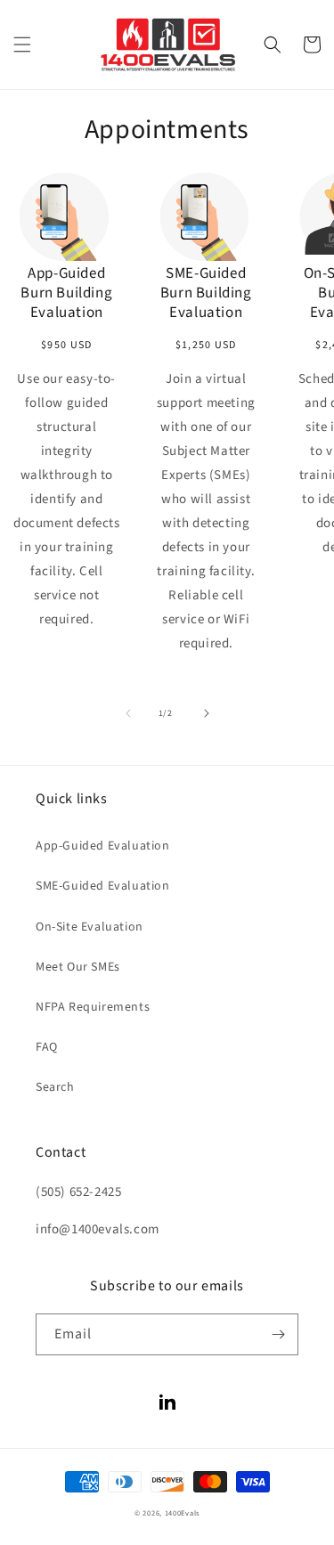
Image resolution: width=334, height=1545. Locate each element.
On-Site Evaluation (89, 927)
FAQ (47, 1047)
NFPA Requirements (93, 1007)
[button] (22, 44)
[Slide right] (206, 713)
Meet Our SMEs (78, 967)
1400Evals (182, 1513)
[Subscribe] (277, 1334)
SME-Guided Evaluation (103, 886)
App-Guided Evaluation (103, 846)
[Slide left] (128, 713)
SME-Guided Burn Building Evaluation (206, 293)
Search (55, 1087)
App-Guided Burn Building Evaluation (66, 293)
